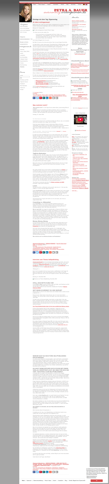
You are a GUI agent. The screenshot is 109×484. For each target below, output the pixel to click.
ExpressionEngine (83, 480)
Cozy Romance (53, 249)
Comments (36, 92)
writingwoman (38, 94)
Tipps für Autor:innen (61, 243)
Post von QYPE (76, 160)
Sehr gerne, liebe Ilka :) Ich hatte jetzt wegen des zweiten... (79, 140)
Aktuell (62, 4)
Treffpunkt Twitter (24, 59)
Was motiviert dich (48, 247)
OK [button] (96, 480)
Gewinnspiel (81, 183)
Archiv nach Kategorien (25, 30)
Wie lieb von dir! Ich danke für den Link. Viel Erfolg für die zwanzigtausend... (80, 143)
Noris (73, 136)
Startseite (22, 49)
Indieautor (65, 468)
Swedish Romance (57, 247)
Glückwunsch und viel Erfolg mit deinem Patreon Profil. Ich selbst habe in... (80, 146)
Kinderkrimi (74, 185)
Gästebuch (22, 83)
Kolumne (79, 185)
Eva (38, 53)
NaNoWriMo (75, 188)
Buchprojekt (79, 182)
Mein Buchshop (23, 65)
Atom (25, 32)
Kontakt (79, 4)
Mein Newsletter (23, 85)
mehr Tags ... (75, 190)
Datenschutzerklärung (38, 480)
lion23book (51, 94)
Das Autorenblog (23, 57)
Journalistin (55, 4)
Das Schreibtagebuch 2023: (80, 95)
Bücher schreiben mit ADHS (78, 20)
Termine (22, 63)
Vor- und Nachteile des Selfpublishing (43, 467)
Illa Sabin (74, 142)
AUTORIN (35, 464)
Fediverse (64, 131)
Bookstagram (35, 250)
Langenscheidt (76, 186)
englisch (84, 182)
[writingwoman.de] (60, 14)
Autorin (48, 4)
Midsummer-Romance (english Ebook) (80, 73)
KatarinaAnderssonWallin (38, 249)
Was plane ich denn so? (77, 29)
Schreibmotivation (36, 248)
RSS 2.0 (22, 32)
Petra (73, 140)
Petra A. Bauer (41, 4)
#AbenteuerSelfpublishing (39, 243)
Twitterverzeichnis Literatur (78, 164)
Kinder (86, 183)
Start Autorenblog (24, 26)
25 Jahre (65, 95)
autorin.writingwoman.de (41, 86)
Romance (43, 248)
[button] (34, 98)
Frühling (73, 183)
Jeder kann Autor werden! (78, 157)
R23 (73, 145)
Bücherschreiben (60, 249)
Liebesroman (55, 248)
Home (34, 4)
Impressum (22, 87)
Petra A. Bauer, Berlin (24, 51)
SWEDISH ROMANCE (50, 243)
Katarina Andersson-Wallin (59, 94)
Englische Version (24, 81)
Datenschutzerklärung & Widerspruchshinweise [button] (92, 477)
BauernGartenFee (24, 61)
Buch (87, 180)
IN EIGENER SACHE (57, 464)
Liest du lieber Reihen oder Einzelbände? (78, 174)
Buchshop (73, 4)
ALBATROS (82, 178)
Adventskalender (76, 178)
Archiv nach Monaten (24, 28)
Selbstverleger (36, 468)
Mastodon (58, 131)
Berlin (83, 180)
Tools (34, 244)
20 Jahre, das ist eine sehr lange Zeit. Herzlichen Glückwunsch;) (80, 149)
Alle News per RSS (24, 79)
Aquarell (74, 180)
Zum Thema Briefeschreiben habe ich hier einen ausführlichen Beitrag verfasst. (51, 306)
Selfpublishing (55, 467)
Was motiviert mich (39, 247)
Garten (77, 183)
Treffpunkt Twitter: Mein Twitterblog (80, 158)
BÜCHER (40, 464)
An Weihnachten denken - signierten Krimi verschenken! (80, 171)
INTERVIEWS (66, 464)
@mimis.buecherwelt (37, 262)
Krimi (83, 185)
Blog (67, 4)
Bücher (74, 182)
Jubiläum (35, 95)
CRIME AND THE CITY (49, 266)
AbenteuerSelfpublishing (57, 95)
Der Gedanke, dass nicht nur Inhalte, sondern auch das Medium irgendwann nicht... (80, 137)
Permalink (35, 93)
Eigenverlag (45, 95)
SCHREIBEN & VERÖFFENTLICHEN (41, 465)
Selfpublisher (61, 467)
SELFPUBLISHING (47, 464)
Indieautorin (39, 95)
